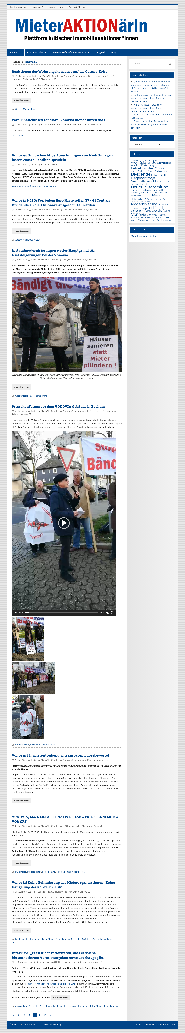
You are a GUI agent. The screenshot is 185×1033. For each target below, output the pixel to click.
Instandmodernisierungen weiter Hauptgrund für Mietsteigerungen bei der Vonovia (53, 252)
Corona (18, 109)
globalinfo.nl (18, 135)
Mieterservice (145, 201)
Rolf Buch (86, 939)
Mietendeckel (137, 199)
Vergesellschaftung (106, 52)
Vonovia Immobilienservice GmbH (150, 217)
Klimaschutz (135, 196)
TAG (43, 79)
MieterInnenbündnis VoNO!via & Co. (71, 52)
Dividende (35, 744)
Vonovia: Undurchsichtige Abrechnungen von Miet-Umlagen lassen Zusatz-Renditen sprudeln (62, 157)
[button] (64, 523)
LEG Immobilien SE (37, 52)
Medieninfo (92, 760)
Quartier (146, 208)
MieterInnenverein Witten (144, 236)
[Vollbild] (112, 612)
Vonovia (138, 214)
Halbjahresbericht (139, 184)
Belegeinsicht (46, 1006)
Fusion (163, 175)
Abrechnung (152, 160)
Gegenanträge (143, 178)
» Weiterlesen (21, 100)
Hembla (157, 190)
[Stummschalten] (107, 612)
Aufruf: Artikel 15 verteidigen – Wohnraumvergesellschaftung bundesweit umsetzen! (147, 108)
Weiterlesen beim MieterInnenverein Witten (34, 186)
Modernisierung (40, 396)
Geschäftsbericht (23, 396)
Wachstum (167, 220)
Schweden (137, 210)
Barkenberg (20, 872)
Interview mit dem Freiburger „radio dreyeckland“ (51, 984)
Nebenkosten (78, 872)
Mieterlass (135, 201)
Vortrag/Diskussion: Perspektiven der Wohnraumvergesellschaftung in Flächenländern (151, 98)
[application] (64, 523)
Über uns (14, 1025)
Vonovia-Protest (156, 214)
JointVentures (147, 192)
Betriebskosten (22, 744)
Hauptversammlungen (19, 7)
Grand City (112, 76)
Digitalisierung (161, 171)
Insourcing (35, 939)
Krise (142, 195)
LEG (149, 195)
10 (45, 1015)
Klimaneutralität (160, 192)
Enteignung (155, 175)
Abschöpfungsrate (24, 240)
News (61, 7)
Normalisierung (136, 208)
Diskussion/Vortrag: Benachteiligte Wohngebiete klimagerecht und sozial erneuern (150, 124)
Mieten (37, 240)
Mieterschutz (29, 109)
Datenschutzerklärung (50, 1025)
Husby (164, 190)
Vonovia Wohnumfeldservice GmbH (147, 220)
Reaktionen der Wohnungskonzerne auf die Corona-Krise (59, 71)
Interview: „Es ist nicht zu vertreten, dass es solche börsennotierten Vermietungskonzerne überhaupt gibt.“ (59, 955)
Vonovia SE (16, 52)
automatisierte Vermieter (27, 1006)
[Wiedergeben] (15, 612)
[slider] (61, 612)
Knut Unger (37, 124)
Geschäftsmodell (163, 182)
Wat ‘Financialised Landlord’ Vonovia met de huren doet (58, 120)
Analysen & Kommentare (44, 7)
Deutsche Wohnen (97, 76)
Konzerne (16, 79)
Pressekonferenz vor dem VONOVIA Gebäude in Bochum (58, 406)
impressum (29, 1025)
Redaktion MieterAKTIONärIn (45, 76)
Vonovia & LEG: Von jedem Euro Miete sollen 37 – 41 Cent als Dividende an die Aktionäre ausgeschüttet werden (61, 202)
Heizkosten (146, 190)
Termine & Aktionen (77, 7)
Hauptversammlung (149, 187)
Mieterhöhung (48, 872)
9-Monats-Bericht (138, 160)
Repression (76, 939)
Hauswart (72, 1006)
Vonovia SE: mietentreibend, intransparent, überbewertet (60, 755)
